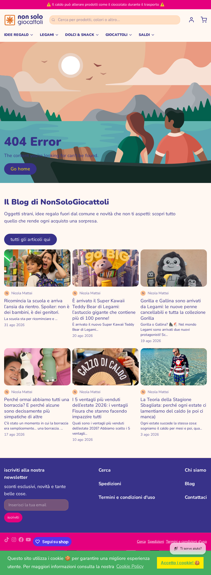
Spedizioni (110, 484)
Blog (190, 484)
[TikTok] (6, 541)
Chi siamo (195, 470)
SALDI (144, 34)
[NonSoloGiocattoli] (23, 19)
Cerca (105, 470)
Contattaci (196, 497)
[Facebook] (21, 541)
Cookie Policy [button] (130, 566)
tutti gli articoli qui (30, 239)
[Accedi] (189, 20)
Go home (20, 169)
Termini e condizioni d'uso (127, 497)
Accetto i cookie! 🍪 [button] (180, 562)
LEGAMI (47, 34)
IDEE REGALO (16, 34)
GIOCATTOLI (116, 34)
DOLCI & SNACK (79, 34)
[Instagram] (13, 541)
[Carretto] (202, 20)
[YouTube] (28, 541)
